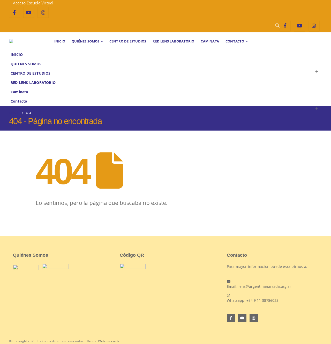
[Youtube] (29, 12)
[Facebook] (14, 12)
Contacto (234, 41)
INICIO (59, 41)
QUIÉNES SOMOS (86, 41)
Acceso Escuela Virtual (33, 2)
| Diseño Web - (100, 341)
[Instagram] (43, 12)
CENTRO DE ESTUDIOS (127, 41)
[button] (277, 25)
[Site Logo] (24, 41)
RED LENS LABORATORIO (173, 41)
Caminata (210, 41)
